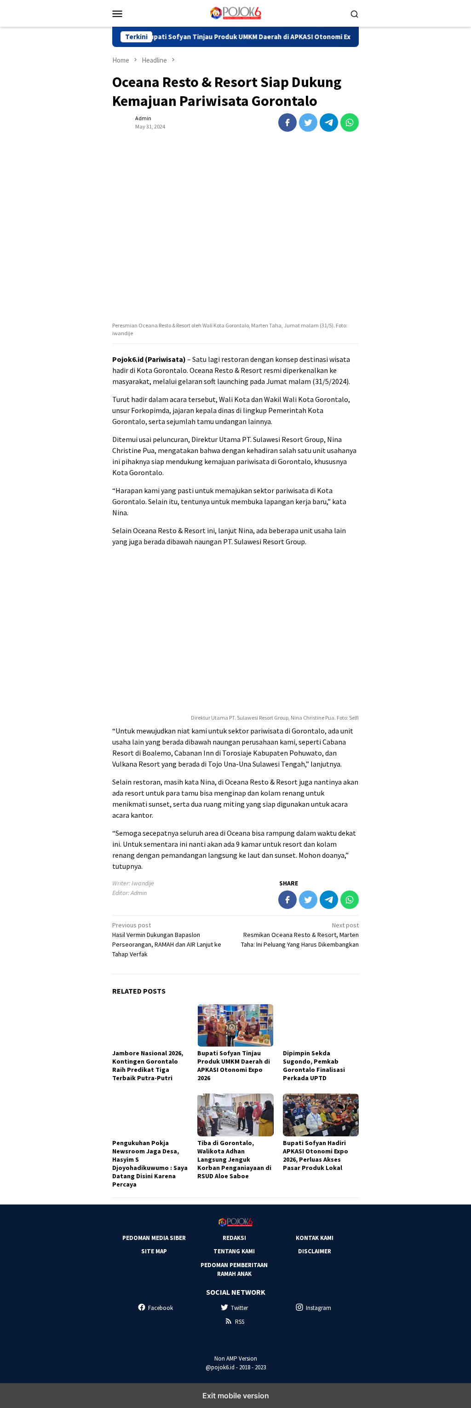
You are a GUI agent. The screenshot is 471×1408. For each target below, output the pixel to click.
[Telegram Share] (329, 122)
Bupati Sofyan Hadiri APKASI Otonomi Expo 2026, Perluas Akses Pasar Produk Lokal (315, 1155)
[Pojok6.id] (235, 12)
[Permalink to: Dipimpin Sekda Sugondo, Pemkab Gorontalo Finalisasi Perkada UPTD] (321, 1025)
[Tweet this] (308, 122)
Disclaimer (314, 1251)
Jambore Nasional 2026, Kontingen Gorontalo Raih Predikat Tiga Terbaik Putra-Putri (147, 1065)
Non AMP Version (235, 1358)
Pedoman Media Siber (154, 1238)
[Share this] (287, 122)
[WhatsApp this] (349, 122)
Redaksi (234, 1238)
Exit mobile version (235, 1395)
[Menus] (117, 13)
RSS (239, 1322)
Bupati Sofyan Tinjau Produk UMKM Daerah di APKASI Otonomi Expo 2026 (235, 37)
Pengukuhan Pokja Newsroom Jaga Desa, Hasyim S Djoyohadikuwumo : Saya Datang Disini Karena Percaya (150, 1163)
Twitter (239, 1308)
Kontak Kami (314, 1238)
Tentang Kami (234, 1251)
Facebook (160, 1308)
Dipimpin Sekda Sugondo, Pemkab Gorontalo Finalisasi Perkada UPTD (314, 1065)
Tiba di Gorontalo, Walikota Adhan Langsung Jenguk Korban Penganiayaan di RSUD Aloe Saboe (234, 1159)
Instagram (318, 1308)
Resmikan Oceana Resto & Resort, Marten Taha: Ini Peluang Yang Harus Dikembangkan (300, 934)
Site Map (154, 1251)
